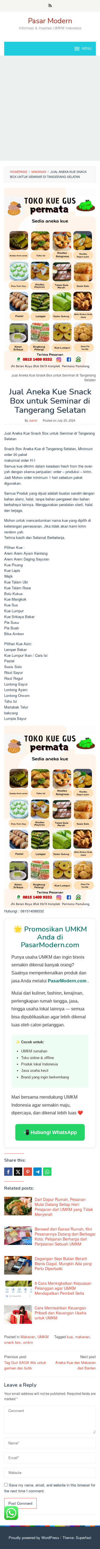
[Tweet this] (18, 1171)
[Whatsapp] (47, 1171)
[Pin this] (28, 1171)
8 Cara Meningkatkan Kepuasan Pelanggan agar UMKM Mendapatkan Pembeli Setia (63, 1288)
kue (70, 1336)
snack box (12, 1342)
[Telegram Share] (37, 1171)
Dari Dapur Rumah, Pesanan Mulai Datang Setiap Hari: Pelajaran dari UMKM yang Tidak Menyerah (64, 1207)
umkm (28, 1342)
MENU (87, 48)
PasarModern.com (68, 981)
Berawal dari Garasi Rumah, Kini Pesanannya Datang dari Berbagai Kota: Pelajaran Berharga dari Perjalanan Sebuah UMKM (65, 1236)
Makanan (28, 1336)
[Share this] (8, 1171)
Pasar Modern (50, 21)
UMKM (43, 1336)
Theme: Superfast (76, 1537)
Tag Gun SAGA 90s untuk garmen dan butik (25, 1362)
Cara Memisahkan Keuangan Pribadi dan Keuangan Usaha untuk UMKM (60, 1312)
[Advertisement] (50, 108)
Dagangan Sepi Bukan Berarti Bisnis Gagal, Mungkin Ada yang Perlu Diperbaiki (63, 1263)
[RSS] (50, 6)
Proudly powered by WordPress (34, 1537)
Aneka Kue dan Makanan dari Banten (75, 1362)
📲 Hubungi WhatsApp (50, 1132)
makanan (82, 1336)
